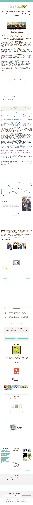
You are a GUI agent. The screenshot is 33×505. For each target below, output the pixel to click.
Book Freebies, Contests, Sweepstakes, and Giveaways (14, 67)
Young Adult (3, 461)
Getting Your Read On (15, 122)
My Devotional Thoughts (15, 133)
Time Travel (6, 458)
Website (9, 237)
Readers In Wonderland (15, 465)
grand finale (25, 11)
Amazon (14, 215)
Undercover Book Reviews (14, 145)
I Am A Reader (14, 175)
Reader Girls (15, 155)
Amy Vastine (6, 11)
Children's (5, 450)
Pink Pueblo (18, 499)
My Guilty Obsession (15, 464)
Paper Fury (14, 462)
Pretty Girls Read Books (15, 112)
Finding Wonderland (15, 450)
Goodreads (14, 237)
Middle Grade (3, 454)
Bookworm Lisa (15, 149)
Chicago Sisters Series (16, 11)
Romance (22, 12)
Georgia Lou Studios (24, 501)
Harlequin (18, 215)
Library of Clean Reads (15, 468)
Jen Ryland (14, 451)
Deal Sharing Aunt (15, 127)
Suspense (2, 458)
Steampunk (2, 457)
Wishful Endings (15, 188)
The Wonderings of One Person (14, 78)
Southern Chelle (15, 140)
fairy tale (7, 461)
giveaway (21, 11)
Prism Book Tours (17, 12)
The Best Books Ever (15, 463)
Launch (13, 41)
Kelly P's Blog (14, 100)
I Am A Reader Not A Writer (16, 452)
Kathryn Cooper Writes (15, 467)
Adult (3, 11)
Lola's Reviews (14, 182)
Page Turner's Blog (15, 466)
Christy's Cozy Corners (15, 74)
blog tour (10, 11)
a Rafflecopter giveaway (16, 257)
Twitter (23, 237)
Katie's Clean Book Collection (15, 60)
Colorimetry (14, 48)
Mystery (7, 454)
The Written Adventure (14, 54)
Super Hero (7, 457)
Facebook (19, 237)
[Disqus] (16, 292)
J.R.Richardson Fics (15, 105)
